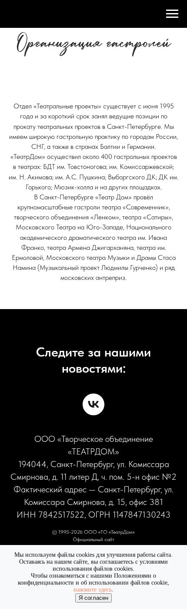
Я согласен (93, 598)
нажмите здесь (92, 589)
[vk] (93, 404)
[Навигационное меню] (172, 14)
